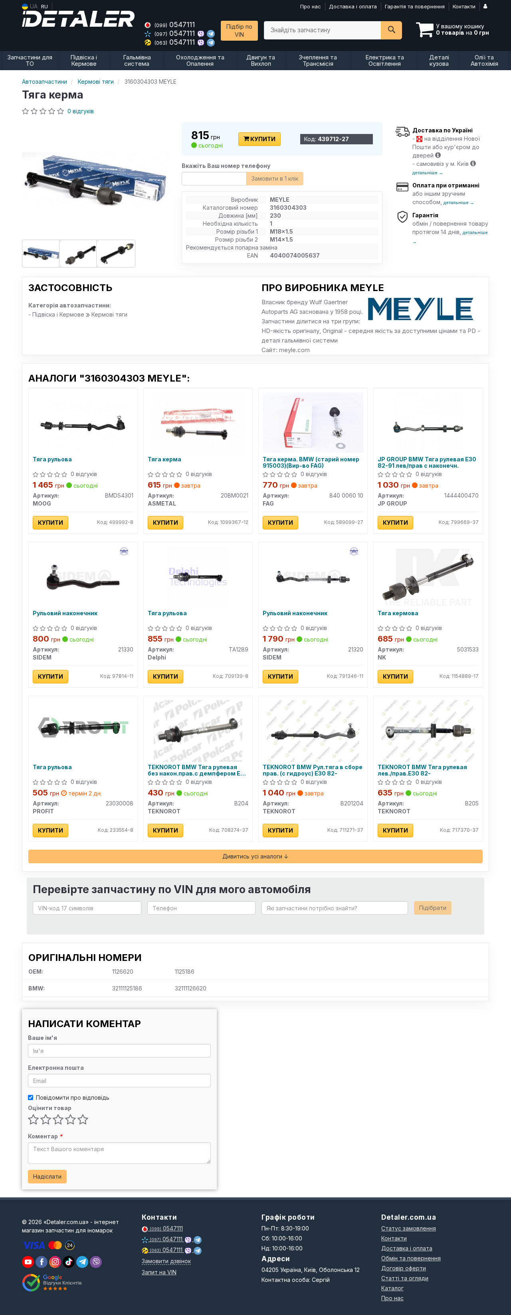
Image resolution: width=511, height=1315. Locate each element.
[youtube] (28, 1262)
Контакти (464, 6)
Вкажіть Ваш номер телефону (226, 165)
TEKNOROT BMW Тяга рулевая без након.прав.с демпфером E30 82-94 (198, 770)
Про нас (310, 6)
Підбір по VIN (239, 30)
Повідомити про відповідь (72, 1097)
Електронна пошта (56, 1067)
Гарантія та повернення (415, 6)
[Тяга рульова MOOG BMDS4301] (82, 422)
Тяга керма (164, 459)
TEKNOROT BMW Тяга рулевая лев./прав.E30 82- (422, 770)
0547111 (174, 24)
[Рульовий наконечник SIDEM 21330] (83, 576)
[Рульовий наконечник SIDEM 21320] (313, 576)
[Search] (391, 30)
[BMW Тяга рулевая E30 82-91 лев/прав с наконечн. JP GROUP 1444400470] (428, 422)
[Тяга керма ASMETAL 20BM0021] (198, 422)
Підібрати (432, 907)
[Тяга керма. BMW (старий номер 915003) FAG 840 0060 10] (313, 421)
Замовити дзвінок (166, 1261)
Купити (262, 139)
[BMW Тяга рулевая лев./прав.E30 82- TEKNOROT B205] (428, 730)
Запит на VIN (159, 1272)
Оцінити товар (49, 1107)
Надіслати (47, 1176)
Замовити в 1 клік (275, 178)
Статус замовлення (408, 1228)
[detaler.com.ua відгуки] (53, 1282)
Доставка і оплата (353, 6)
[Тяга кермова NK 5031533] (428, 576)
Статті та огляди (404, 1278)
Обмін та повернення (411, 1258)
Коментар (45, 1136)
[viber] (42, 1262)
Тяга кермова (398, 613)
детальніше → (427, 172)
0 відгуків (80, 111)
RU (44, 6)
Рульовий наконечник (65, 613)
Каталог (392, 1288)
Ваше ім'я (42, 1037)
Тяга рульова (52, 459)
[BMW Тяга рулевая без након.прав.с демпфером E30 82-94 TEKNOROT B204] (198, 730)
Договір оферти (403, 1268)
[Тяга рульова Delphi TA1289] (198, 576)
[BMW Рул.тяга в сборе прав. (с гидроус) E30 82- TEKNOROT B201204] (313, 730)
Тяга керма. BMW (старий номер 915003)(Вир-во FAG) (311, 462)
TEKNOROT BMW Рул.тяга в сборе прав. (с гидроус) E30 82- (312, 770)
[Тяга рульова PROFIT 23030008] (83, 727)
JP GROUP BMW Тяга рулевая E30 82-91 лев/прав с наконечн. (427, 462)
